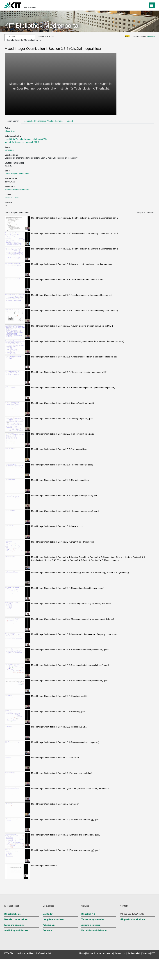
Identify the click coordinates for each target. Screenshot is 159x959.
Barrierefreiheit (134, 953)
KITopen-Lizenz (12, 197)
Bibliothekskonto (12, 914)
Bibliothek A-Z (88, 914)
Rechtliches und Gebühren (94, 930)
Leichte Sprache (93, 953)
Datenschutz (120, 953)
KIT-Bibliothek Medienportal (42, 25)
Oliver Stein (10, 131)
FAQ (126, 36)
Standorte (47, 930)
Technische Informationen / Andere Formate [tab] (43, 121)
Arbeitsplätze (49, 925)
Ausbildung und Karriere (16, 930)
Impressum (108, 953)
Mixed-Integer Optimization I (17, 174)
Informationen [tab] (13, 121)
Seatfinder (48, 914)
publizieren (151, 36)
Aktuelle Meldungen (90, 925)
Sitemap (146, 953)
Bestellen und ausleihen (15, 919)
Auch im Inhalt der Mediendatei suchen (24, 40)
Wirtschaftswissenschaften (17, 190)
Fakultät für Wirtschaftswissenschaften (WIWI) (26, 139)
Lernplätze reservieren (53, 919)
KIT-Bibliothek (30, 7)
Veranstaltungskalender (92, 919)
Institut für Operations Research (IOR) (22, 142)
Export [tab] (70, 121)
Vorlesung (9, 150)
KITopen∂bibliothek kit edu (132, 919)
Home (82, 953)
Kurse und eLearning (14, 925)
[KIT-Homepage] (12, 5)
